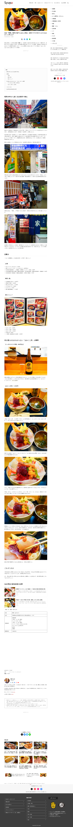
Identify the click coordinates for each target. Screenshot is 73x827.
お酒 (9, 75)
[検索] (68, 3)
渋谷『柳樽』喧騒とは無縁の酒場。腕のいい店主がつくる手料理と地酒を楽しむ (33, 775)
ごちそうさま (9, 86)
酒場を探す (31, 2)
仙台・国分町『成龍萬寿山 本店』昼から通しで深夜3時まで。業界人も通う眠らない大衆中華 (25, 767)
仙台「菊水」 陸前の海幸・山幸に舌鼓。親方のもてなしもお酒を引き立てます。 (40, 767)
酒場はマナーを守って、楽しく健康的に (13, 812)
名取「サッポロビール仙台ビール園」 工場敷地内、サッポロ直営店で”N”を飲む (40, 753)
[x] (13, 682)
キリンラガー (12, 671)
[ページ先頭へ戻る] (30, 784)
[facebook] (14, 682)
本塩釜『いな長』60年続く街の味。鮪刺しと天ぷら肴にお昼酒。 (29, 599)
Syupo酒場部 (63, 2)
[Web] (11, 682)
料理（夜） (10, 77)
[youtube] (18, 682)
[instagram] (16, 682)
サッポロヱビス (18, 671)
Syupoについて (40, 2)
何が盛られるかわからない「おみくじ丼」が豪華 (16, 81)
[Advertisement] (25, 58)
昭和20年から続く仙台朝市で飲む (13, 71)
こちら (14, 692)
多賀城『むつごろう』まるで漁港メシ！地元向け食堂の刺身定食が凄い (31, 589)
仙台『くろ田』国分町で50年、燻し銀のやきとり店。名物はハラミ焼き (11, 752)
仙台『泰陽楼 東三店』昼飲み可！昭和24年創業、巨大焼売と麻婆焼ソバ (25, 753)
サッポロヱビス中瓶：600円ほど (14, 82)
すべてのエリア (10, 783)
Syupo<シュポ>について (10, 799)
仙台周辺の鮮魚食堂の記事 (11, 89)
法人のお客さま (57, 2)
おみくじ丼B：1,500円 (12, 84)
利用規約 (7, 807)
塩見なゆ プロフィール (48, 2)
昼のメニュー (10, 78)
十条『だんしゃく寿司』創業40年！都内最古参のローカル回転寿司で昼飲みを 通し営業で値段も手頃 (59, 64)
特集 (35, 2)
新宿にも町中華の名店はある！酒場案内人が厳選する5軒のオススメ (18, 775)
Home (5, 783)
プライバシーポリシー (10, 809)
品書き (8, 73)
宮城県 (12, 36)
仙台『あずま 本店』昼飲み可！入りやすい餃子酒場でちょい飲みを (10, 766)
